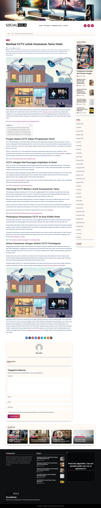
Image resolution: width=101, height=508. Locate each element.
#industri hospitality (58, 49)
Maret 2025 (79, 156)
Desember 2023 (80, 211)
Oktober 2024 (79, 175)
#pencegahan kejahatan (11, 53)
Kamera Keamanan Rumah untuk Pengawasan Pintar (25, 121)
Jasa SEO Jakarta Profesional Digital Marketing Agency (81, 101)
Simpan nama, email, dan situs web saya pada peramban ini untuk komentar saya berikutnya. (31, 412)
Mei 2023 (78, 237)
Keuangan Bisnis (80, 436)
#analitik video (18, 49)
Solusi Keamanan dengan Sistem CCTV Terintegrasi (19, 134)
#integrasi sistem (66, 49)
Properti (33, 436)
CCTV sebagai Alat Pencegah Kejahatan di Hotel (18, 129)
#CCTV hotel (30, 49)
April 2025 (79, 153)
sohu (11, 48)
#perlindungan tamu (30, 53)
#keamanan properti (28, 51)
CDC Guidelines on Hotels (17, 236)
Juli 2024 (78, 186)
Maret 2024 (79, 200)
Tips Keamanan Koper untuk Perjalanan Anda (23, 158)
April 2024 (79, 197)
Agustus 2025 (79, 138)
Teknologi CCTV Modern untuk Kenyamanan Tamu (19, 131)
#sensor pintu (55, 53)
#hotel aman (44, 49)
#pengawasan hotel (21, 53)
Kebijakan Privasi (56, 25)
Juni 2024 (78, 189)
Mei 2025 (78, 149)
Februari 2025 (79, 160)
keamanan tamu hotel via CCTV (35, 330)
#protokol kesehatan (39, 53)
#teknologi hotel (9, 55)
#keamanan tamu (37, 51)
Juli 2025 (78, 142)
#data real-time (37, 49)
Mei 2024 (78, 193)
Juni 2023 (78, 233)
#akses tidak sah (11, 49)
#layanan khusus (54, 51)
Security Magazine (20, 180)
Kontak (65, 25)
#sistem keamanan (63, 53)
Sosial (55, 436)
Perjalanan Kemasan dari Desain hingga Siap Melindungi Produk (16, 441)
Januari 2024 (79, 208)
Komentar (10, 376)
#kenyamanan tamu (46, 51)
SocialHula (11, 497)
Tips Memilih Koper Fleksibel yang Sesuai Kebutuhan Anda (27, 213)
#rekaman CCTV (48, 53)
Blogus (54, 506)
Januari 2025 (79, 164)
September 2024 (80, 178)
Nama (9, 396)
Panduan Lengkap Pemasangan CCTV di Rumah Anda (26, 239)
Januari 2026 (79, 131)
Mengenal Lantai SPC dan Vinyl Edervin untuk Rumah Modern (39, 441)
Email (9, 402)
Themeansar (61, 506)
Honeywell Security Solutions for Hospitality (53, 265)
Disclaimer (47, 25)
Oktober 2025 (79, 134)
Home (41, 25)
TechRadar (50, 210)
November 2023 (80, 215)
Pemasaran (12, 436)
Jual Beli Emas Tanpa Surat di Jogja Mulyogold (82, 109)
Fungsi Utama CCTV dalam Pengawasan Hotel (18, 127)
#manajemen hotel (63, 51)
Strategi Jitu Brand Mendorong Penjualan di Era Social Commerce (61, 441)
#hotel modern (50, 49)
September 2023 (80, 222)
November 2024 (80, 171)
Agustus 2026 (79, 123)
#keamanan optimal (19, 51)
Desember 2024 (80, 167)
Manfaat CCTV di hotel (48, 112)
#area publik (24, 49)
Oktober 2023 (79, 219)
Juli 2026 (78, 127)
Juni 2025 (78, 145)
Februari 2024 (79, 204)
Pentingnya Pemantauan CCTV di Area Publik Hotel (19, 132)
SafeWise (62, 153)
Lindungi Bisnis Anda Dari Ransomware (22, 185)
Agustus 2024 (79, 182)
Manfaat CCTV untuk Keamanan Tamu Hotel (34, 44)
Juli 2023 (78, 230)
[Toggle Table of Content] (29, 125)
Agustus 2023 (79, 226)
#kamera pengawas (10, 51)
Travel (8, 40)
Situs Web (10, 407)
